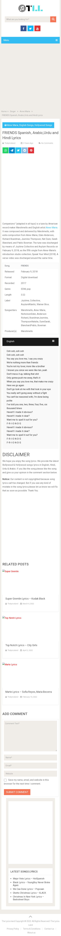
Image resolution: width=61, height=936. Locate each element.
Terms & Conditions (31, 929)
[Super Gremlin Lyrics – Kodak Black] (30, 582)
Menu (6, 40)
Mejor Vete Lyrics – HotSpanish (28, 878)
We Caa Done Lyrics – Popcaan (28, 889)
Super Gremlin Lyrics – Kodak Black (25, 598)
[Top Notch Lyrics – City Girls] (30, 628)
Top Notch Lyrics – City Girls (21, 645)
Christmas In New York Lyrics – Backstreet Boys (28, 898)
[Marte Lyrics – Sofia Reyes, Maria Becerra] (30, 675)
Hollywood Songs (43, 125)
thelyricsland (10, 143)
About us (31, 932)
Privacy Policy (13, 929)
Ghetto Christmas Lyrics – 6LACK (29, 893)
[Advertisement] (30, 77)
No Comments (47, 143)
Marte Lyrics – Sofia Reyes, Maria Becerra (28, 691)
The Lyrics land (8, 921)
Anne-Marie (51, 227)
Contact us (49, 929)
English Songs (26, 125)
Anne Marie (12, 125)
